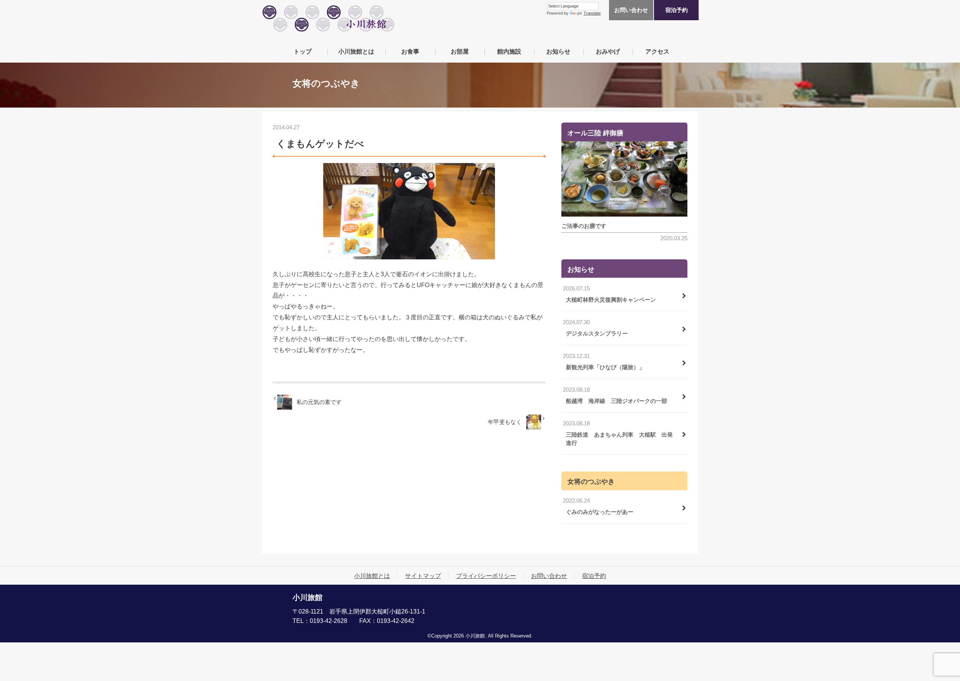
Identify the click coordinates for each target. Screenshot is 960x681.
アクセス (657, 51)
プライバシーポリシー (486, 575)
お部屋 (460, 51)
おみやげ (608, 51)
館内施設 (509, 51)
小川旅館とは (356, 51)
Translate (592, 13)
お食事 (410, 51)
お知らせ (558, 51)
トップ (303, 51)
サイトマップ (423, 575)
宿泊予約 (676, 10)
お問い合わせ (631, 10)
